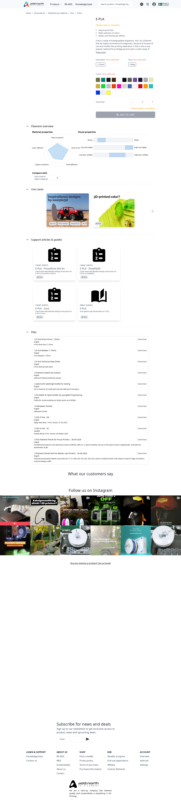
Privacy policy (86, 760)
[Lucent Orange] (114, 86)
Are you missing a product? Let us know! (90, 563)
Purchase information (90, 769)
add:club (144, 760)
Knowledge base (84, 4)
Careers (60, 773)
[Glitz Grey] (130, 80)
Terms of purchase (89, 764)
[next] (152, 211)
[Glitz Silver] (146, 80)
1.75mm (100, 64)
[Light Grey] (108, 86)
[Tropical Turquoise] (151, 86)
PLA (72, 13)
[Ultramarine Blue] (98, 92)
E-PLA (79, 13)
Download (142, 339)
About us (61, 769)
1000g (132, 64)
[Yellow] (108, 92)
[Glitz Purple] (135, 80)
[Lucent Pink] (119, 86)
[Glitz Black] (124, 80)
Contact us (31, 760)
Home (28, 13)
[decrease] (132, 102)
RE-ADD (68, 4)
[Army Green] (98, 80)
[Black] (108, 80)
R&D (59, 760)
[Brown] (114, 80)
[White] (103, 92)
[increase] (152, 102)
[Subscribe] (87, 739)
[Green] (103, 86)
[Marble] (124, 86)
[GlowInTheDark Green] (151, 80)
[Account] (154, 4)
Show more (101, 52)
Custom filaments (116, 769)
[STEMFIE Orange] (146, 86)
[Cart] (148, 4)
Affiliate (111, 764)
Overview (144, 756)
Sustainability (63, 764)
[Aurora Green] (103, 80)
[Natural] (135, 86)
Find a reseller (87, 756)
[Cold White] (119, 80)
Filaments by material (57, 13)
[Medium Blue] (130, 86)
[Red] (140, 86)
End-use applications (117, 760)
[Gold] (98, 86)
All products (39, 13)
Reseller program (116, 756)
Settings (144, 764)
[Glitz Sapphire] (140, 80)
